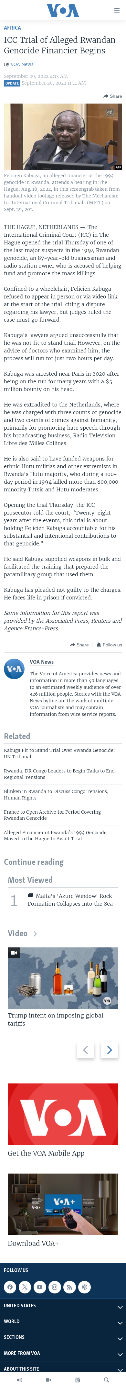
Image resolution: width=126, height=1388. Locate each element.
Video (17, 934)
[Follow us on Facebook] (10, 1287)
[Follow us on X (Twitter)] (25, 1287)
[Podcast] (84, 1287)
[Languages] (77, 1380)
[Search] (106, 1380)
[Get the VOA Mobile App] (63, 1114)
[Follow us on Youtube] (40, 1287)
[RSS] (69, 1287)
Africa (12, 28)
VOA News (22, 64)
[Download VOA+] (63, 1204)
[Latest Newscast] (19, 1380)
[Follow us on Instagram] (54, 1287)
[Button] (112, 96)
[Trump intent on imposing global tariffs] (63, 978)
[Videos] (48, 1380)
